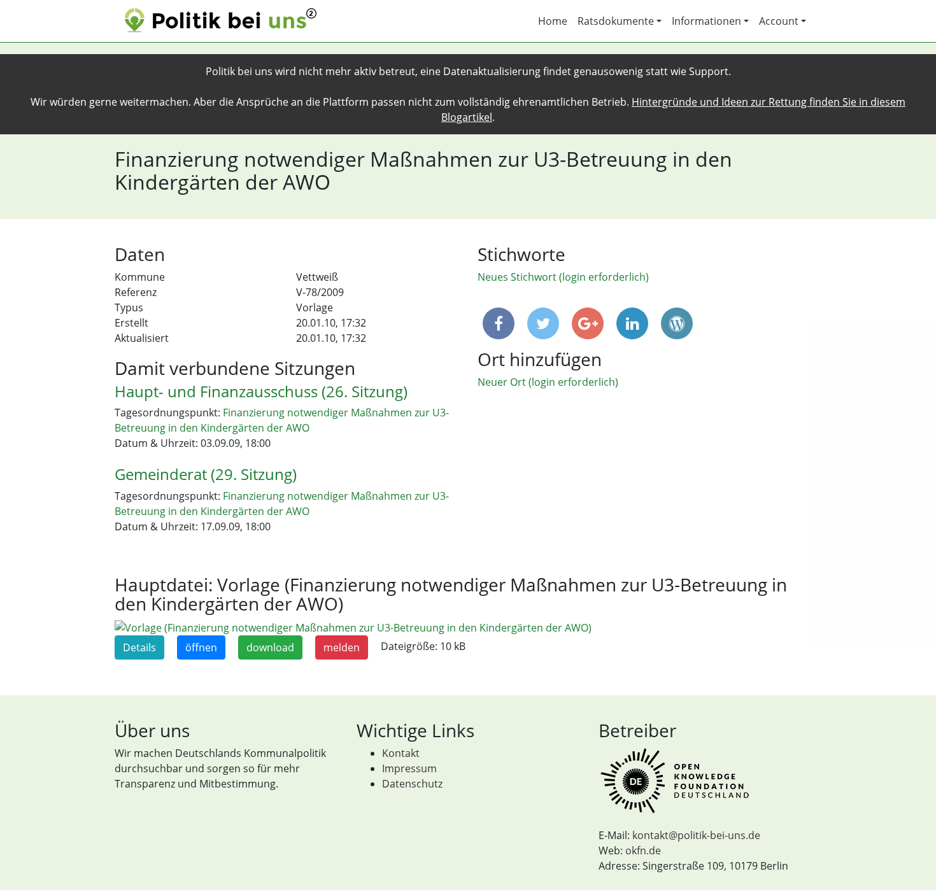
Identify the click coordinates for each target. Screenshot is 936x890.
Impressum (409, 768)
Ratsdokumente (616, 21)
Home (552, 21)
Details (139, 647)
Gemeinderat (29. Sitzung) (206, 473)
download (270, 647)
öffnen (201, 647)
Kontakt (401, 753)
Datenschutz (412, 784)
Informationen (706, 21)
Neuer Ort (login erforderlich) (548, 382)
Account (778, 21)
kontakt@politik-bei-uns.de (696, 835)
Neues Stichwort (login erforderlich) (563, 277)
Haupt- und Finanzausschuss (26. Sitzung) (261, 391)
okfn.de (643, 851)
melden (341, 647)
